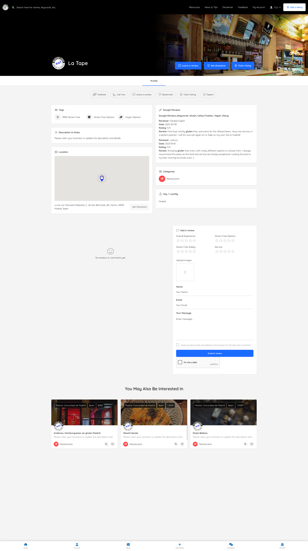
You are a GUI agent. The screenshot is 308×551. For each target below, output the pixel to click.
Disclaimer (227, 7)
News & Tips (211, 7)
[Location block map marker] (101, 178)
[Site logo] (5, 6)
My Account (259, 7)
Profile (154, 80)
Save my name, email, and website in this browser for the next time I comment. (216, 345)
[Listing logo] (58, 63)
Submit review (215, 353)
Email (179, 299)
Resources (194, 7)
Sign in (277, 7)
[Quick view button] (106, 444)
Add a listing (296, 7)
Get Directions (139, 206)
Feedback (243, 7)
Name (179, 286)
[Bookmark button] (112, 444)
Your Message (183, 313)
